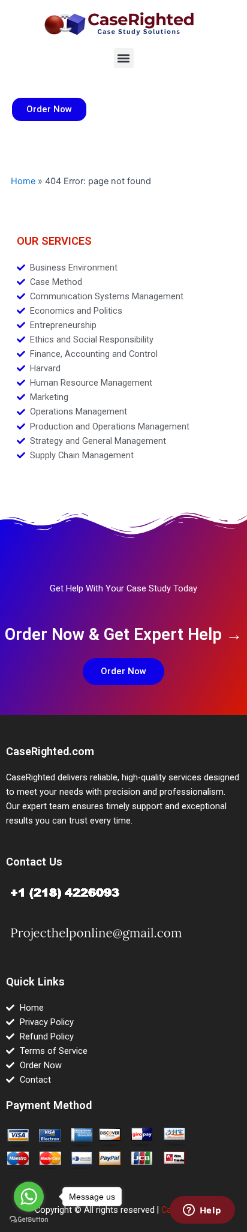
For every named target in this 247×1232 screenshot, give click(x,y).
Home (23, 181)
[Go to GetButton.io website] (29, 1220)
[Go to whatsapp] (29, 1197)
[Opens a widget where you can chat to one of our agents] (202, 1211)
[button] (124, 58)
